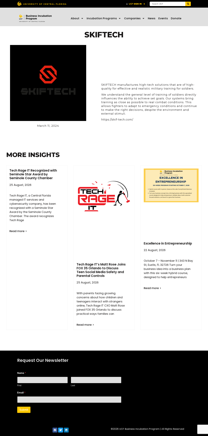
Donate (176, 18)
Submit (23, 409)
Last (73, 385)
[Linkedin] (66, 430)
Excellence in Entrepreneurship (168, 243)
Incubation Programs (102, 18)
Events (163, 18)
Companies (132, 18)
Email (21, 392)
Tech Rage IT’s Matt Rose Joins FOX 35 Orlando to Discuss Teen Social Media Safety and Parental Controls (101, 270)
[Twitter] (60, 430)
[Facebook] (55, 430)
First (19, 385)
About (75, 18)
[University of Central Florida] (41, 3)
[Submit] (188, 4)
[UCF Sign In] (135, 4)
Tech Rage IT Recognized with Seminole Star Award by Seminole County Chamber (33, 174)
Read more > (18, 231)
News (151, 18)
